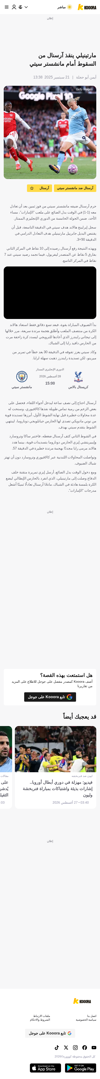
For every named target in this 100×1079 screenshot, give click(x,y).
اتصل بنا (91, 1016)
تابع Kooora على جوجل (46, 697)
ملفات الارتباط (41, 1016)
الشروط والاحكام (40, 1019)
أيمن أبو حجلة (86, 77)
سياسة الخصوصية (86, 1019)
